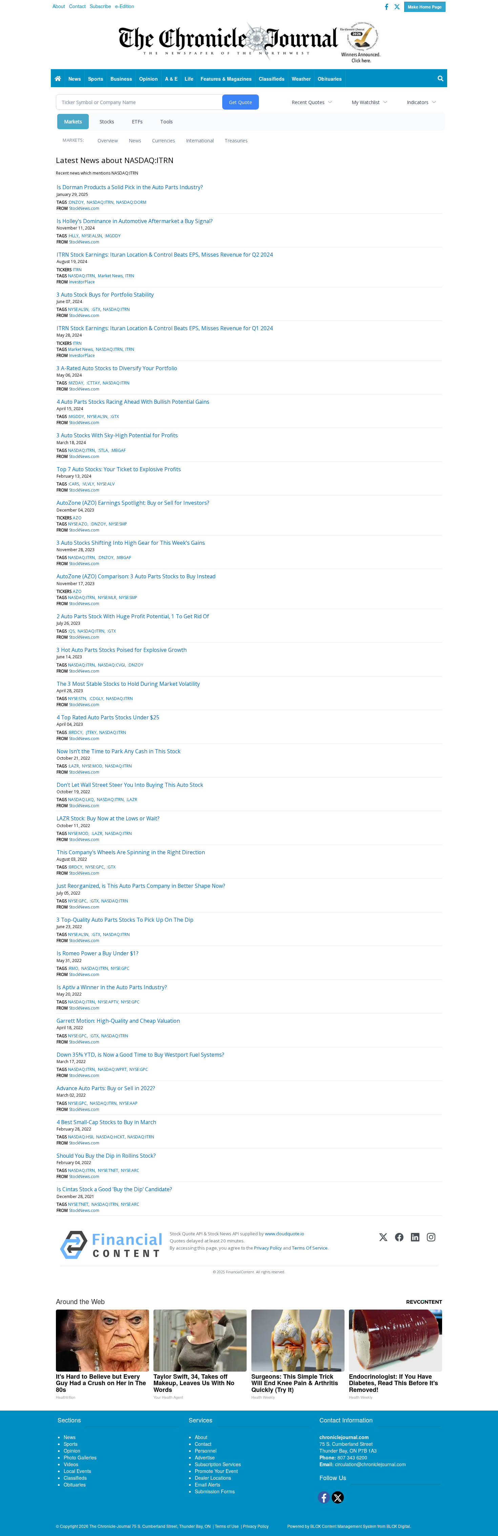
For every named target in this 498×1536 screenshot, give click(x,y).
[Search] (440, 78)
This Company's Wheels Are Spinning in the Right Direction (131, 852)
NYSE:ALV (106, 484)
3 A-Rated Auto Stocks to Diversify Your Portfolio (117, 368)
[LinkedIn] (415, 1245)
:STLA (103, 450)
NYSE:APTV (108, 1002)
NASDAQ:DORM (131, 202)
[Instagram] (431, 1245)
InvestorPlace (82, 282)
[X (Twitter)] (383, 1245)
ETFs (137, 121)
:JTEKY (91, 732)
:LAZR (73, 766)
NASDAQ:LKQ (81, 799)
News (135, 140)
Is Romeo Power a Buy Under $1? (98, 953)
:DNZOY (76, 202)
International (200, 140)
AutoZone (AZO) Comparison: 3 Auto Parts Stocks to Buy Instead (136, 576)
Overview (108, 140)
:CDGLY (96, 698)
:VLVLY (88, 484)
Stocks (107, 121)
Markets (73, 121)
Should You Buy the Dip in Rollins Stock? (106, 1155)
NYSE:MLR (107, 597)
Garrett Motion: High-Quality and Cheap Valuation (118, 1020)
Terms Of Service (310, 1248)
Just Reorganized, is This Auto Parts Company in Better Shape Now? (141, 886)
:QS (71, 631)
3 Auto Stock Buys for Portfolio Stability (105, 294)
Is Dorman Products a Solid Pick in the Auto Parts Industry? (130, 187)
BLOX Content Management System (343, 1526)
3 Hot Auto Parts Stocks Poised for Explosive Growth (122, 650)
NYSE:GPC (94, 867)
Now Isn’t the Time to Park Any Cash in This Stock (119, 751)
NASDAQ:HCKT (110, 1137)
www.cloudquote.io (284, 1234)
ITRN (77, 270)
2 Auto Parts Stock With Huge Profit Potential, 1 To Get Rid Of (133, 616)
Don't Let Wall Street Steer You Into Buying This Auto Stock (130, 785)
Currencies (163, 140)
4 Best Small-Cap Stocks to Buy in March (106, 1122)
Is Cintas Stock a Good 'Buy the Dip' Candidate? (114, 1189)
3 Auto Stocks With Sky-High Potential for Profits (117, 435)
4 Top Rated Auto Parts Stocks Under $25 (108, 717)
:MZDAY (75, 383)
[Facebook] (399, 1245)
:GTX (95, 309)
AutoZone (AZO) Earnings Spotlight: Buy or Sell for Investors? (133, 502)
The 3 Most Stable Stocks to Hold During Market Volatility (128, 683)
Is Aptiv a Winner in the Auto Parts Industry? (112, 987)
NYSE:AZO (77, 524)
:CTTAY (93, 383)
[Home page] (249, 41)
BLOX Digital (398, 1526)
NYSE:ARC (130, 1170)
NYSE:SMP (118, 524)
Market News (110, 276)
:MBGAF (118, 450)
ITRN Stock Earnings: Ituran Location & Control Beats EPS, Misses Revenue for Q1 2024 (165, 328)
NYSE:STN (77, 698)
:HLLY (73, 236)
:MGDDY (113, 236)
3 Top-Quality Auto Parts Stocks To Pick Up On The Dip (125, 919)
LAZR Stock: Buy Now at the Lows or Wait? (108, 818)
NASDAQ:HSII (80, 1137)
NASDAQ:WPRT (112, 1069)
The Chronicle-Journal (110, 1526)
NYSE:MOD (92, 766)
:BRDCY (75, 732)
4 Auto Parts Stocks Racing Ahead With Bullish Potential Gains (133, 401)
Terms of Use (227, 1526)
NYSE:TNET (108, 1170)
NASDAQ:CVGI (111, 665)
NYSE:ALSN (92, 236)
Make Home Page (425, 7)
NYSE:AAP (128, 1103)
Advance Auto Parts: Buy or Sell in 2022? (106, 1088)
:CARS (73, 484)
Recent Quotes (308, 102)
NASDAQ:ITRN (100, 202)
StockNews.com (84, 208)
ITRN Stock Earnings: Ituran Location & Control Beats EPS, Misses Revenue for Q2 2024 (165, 254)
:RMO (73, 968)
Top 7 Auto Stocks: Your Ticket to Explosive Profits (119, 469)
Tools (166, 121)
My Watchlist (366, 102)
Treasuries (236, 140)
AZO (77, 518)
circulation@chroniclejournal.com (370, 1464)
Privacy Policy (268, 1248)
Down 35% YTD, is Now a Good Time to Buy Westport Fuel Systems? (140, 1054)
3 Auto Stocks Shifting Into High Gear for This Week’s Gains (131, 542)
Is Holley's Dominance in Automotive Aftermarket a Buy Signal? (135, 221)
